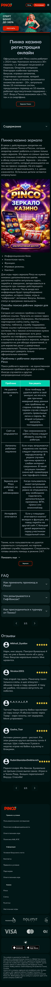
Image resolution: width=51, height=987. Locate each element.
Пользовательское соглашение (16, 821)
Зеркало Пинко (25, 104)
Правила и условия (13, 815)
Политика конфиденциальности (16, 827)
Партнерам (8, 871)
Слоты (6, 897)
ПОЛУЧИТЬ (11, 28)
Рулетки (6, 903)
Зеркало (25, 563)
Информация (11, 847)
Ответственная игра (11, 833)
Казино (8, 885)
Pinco (5, 890)
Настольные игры (10, 909)
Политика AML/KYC (11, 839)
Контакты (7, 859)
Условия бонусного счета (13, 853)
